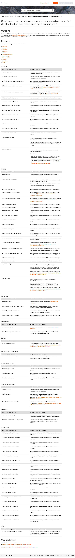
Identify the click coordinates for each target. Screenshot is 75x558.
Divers (3, 62)
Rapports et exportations (7, 54)
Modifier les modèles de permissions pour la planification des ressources (17, 546)
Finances (4, 59)
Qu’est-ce (40, 397)
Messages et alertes (6, 57)
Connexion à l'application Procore (66, 3)
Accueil (6, 16)
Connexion (72, 555)
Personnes (4, 46)
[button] (52, 10)
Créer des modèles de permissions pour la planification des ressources (16, 544)
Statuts (3, 52)
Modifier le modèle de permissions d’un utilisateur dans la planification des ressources (19, 547)
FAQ (12, 16)
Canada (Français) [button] (45, 3)
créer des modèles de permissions (19, 35)
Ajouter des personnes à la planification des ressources (49, 159)
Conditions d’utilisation (59, 555)
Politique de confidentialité (49, 555)
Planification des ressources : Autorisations (11, 542)
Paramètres (4, 61)
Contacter (55, 3)
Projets (3, 48)
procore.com (67, 555)
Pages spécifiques (6, 56)
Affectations (4, 51)
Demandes (4, 49)
